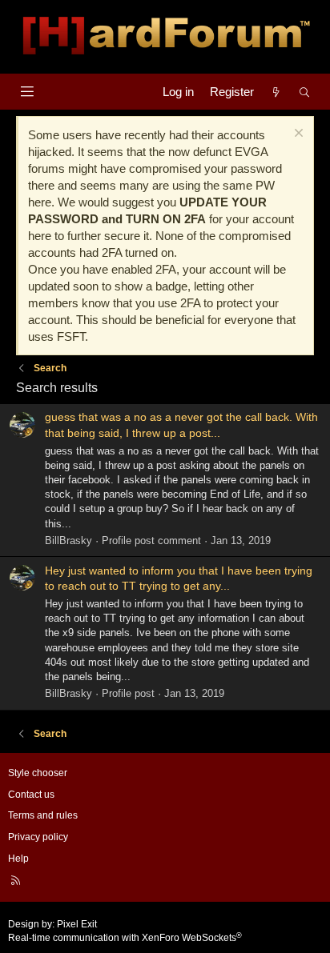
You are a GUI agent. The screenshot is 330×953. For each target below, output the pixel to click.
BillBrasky (68, 541)
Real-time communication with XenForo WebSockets (125, 937)
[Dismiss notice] (297, 134)
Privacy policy (38, 837)
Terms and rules (43, 815)
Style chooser (37, 773)
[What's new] (276, 91)
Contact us (31, 794)
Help (18, 858)
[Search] (305, 91)
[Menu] (26, 92)
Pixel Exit (77, 924)
